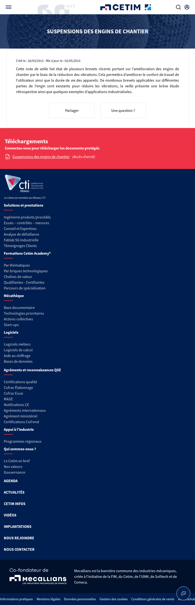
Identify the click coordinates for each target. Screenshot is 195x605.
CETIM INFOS (14, 503)
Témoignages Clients (20, 245)
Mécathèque (14, 295)
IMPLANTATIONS (17, 526)
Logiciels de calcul (18, 349)
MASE (8, 399)
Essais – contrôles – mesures (26, 222)
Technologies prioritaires (24, 313)
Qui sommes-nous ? (20, 448)
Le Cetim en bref (17, 460)
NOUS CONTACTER (19, 549)
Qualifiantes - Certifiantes (24, 282)
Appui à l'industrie (19, 429)
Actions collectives (18, 319)
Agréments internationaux (25, 410)
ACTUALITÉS (14, 492)
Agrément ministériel (20, 416)
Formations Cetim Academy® (27, 253)
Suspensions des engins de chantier (41, 156)
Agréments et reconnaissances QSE (32, 369)
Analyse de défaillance (21, 234)
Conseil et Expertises (20, 228)
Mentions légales (48, 599)
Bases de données (18, 361)
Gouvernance (14, 472)
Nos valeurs (13, 466)
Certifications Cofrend (21, 421)
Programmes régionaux (22, 441)
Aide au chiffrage (17, 355)
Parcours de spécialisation (25, 288)
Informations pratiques (16, 599)
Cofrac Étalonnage (18, 387)
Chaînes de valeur (18, 276)
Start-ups (11, 324)
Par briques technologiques (26, 270)
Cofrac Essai (13, 393)
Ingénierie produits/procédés (27, 217)
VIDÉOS (10, 515)
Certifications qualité (20, 381)
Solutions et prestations (23, 205)
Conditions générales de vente (152, 599)
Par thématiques (17, 265)
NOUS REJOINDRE (19, 538)
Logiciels (11, 332)
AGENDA (11, 480)
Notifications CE (16, 404)
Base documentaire (19, 307)
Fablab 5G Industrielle (21, 240)
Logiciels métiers (17, 344)
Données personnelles (80, 599)
